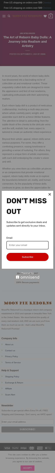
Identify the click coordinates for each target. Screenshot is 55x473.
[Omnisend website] (27, 275)
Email (9, 237)
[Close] (49, 194)
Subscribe (27, 257)
